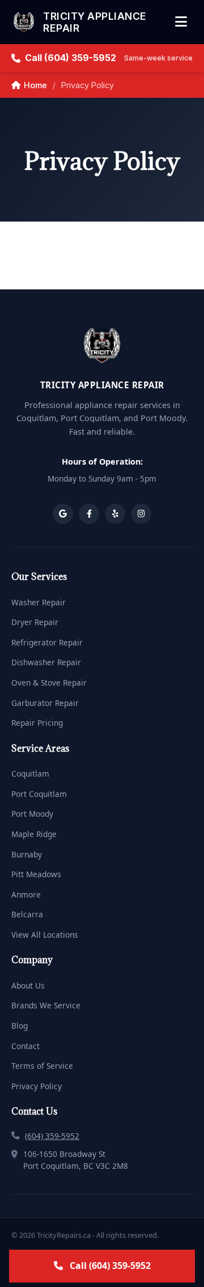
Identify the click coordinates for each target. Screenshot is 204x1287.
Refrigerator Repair (47, 642)
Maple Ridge (34, 834)
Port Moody (32, 813)
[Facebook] (89, 514)
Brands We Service (45, 1005)
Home (35, 85)
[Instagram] (141, 514)
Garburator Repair (45, 702)
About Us (28, 985)
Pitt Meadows (36, 874)
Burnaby (26, 854)
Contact (25, 1046)
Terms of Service (42, 1065)
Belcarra (27, 914)
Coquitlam (30, 773)
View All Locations (44, 934)
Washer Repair (38, 602)
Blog (19, 1025)
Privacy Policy (36, 1086)
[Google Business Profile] (63, 514)
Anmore (26, 894)
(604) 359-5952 (52, 1135)
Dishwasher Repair (46, 662)
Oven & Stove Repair (49, 682)
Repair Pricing (37, 722)
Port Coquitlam (39, 793)
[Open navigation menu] (181, 22)
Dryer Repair (34, 622)
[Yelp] (115, 514)
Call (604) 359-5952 (109, 57)
